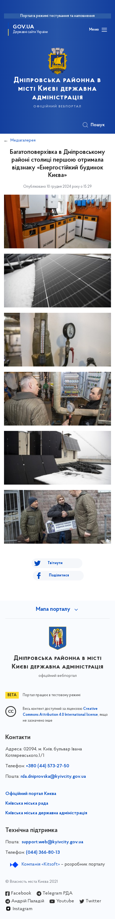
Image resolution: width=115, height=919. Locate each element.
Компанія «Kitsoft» (40, 864)
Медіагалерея (23, 140)
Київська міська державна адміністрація (46, 813)
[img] (57, 221)
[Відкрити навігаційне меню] (104, 29)
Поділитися (59, 575)
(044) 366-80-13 (43, 852)
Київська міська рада (26, 803)
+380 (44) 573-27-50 (47, 766)
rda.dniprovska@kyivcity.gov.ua (53, 776)
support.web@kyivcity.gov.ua (52, 842)
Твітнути (55, 563)
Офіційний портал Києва (30, 793)
